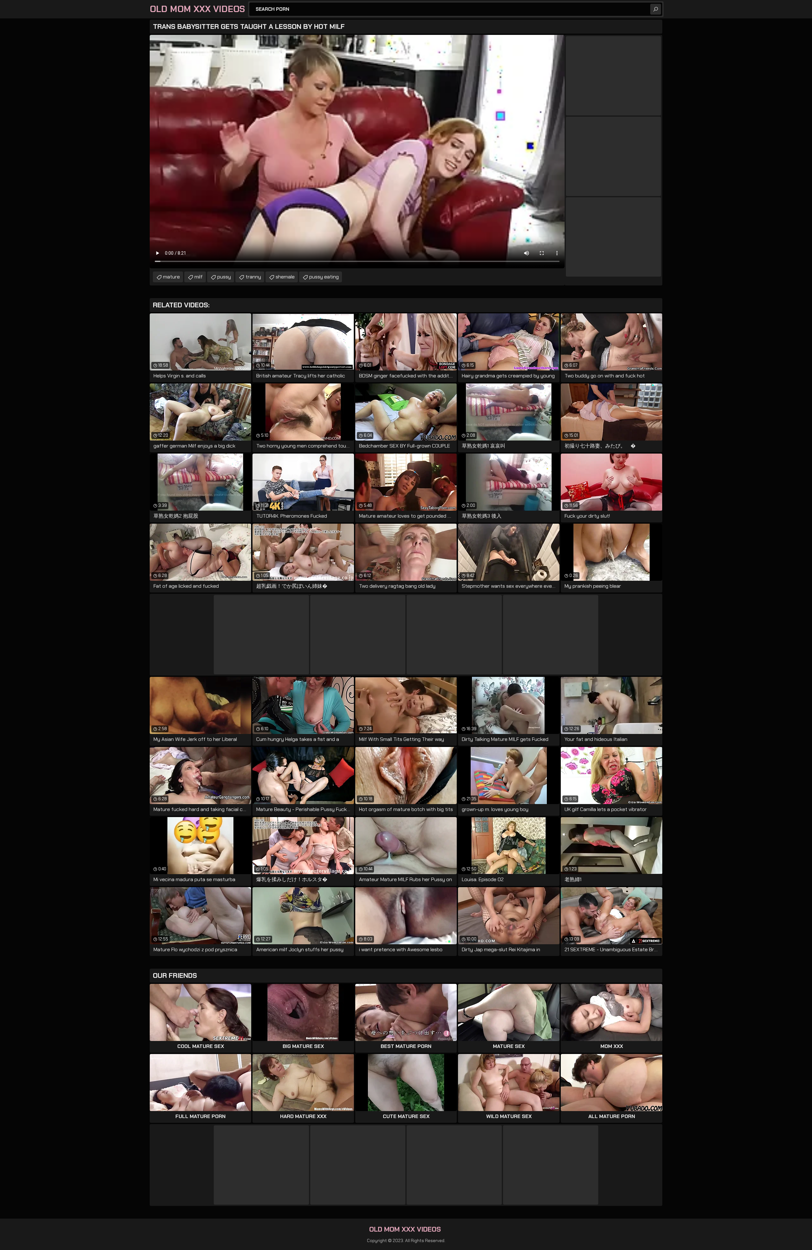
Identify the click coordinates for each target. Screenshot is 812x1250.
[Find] (655, 9)
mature (171, 276)
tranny (253, 276)
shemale (285, 276)
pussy (224, 276)
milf (198, 276)
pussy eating (324, 276)
